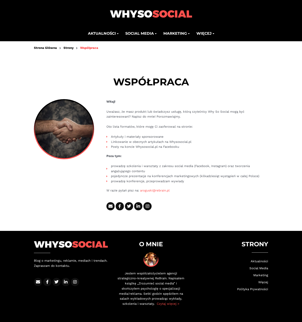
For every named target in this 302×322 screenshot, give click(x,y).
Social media (140, 33)
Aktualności (102, 33)
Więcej (204, 33)
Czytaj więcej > (168, 304)
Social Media (258, 268)
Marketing (175, 33)
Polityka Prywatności (252, 289)
